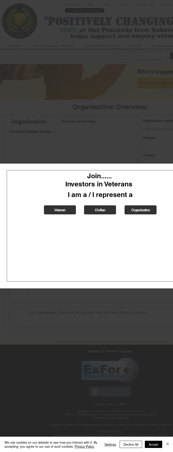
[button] (60, 209)
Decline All (130, 444)
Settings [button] (110, 444)
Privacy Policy (84, 446)
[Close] (167, 444)
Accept (153, 444)
